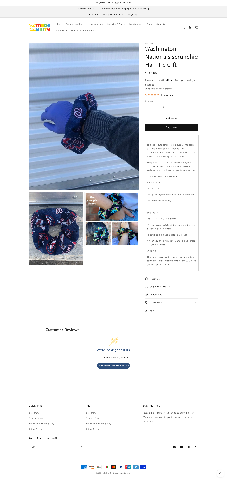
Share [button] (151, 310)
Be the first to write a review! (113, 365)
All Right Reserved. (124, 473)
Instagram (34, 412)
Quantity (149, 101)
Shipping (149, 89)
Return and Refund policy (41, 423)
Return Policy (35, 429)
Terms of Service (37, 418)
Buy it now (172, 127)
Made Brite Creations (109, 473)
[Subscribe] (80, 446)
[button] (183, 27)
